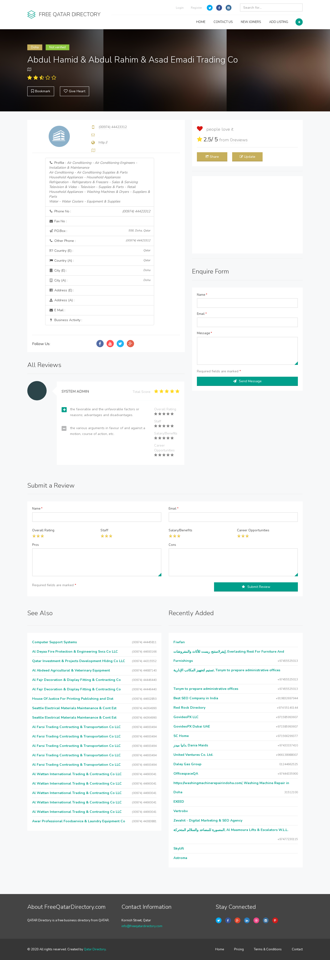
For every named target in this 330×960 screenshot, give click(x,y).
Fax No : (60, 221)
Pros (35, 545)
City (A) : (102, 280)
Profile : (99, 182)
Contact (297, 949)
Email (202, 314)
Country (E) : (102, 250)
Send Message (250, 381)
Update (249, 156)
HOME (200, 22)
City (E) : (102, 270)
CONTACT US (223, 22)
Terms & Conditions (268, 949)
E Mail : (59, 310)
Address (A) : (63, 300)
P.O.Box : (102, 231)
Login (180, 8)
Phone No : (102, 211)
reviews (239, 140)
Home (219, 949)
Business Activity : (67, 320)
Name (202, 295)
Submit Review (258, 587)
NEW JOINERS (251, 22)
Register (196, 8)
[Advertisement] (247, 215)
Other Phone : (102, 240)
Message (204, 333)
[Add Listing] (299, 22)
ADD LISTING (278, 22)
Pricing (239, 949)
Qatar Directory (95, 949)
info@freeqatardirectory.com (142, 926)
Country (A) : (102, 260)
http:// (103, 142)
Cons (172, 545)
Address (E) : (63, 290)
